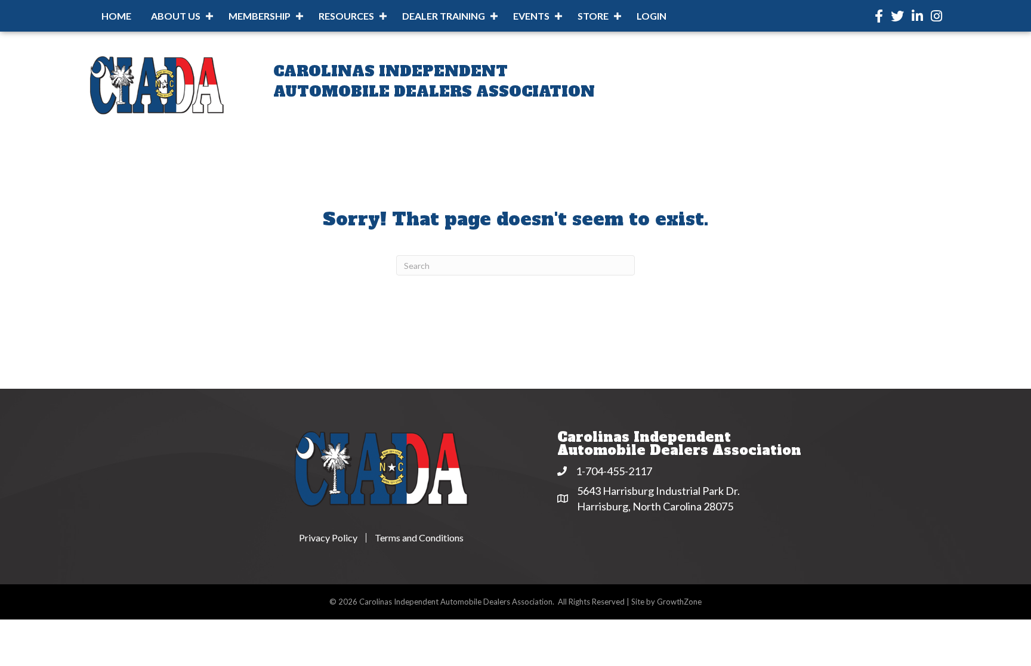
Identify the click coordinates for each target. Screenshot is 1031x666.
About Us (175, 15)
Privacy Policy (328, 538)
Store (593, 15)
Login (651, 15)
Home (116, 15)
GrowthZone (679, 601)
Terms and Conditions (419, 538)
